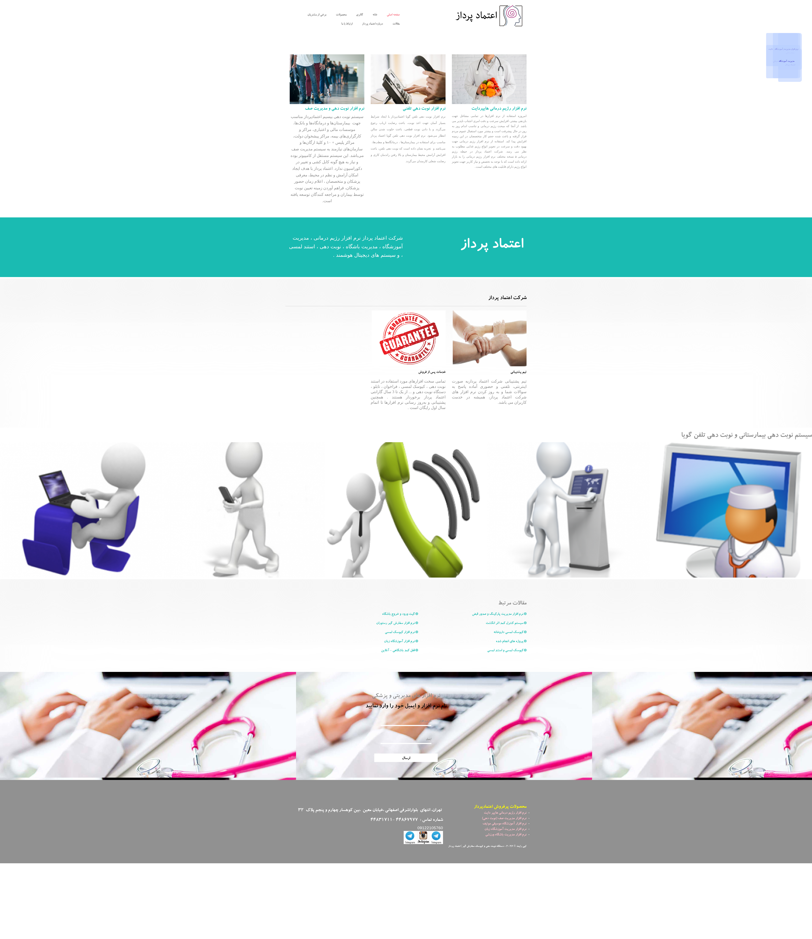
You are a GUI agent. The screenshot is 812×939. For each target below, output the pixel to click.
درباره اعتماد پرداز (372, 24)
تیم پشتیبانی (518, 372)
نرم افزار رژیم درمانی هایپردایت (499, 108)
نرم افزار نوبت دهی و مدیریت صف (334, 108)
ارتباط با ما (347, 24)
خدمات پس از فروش (432, 372)
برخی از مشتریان (316, 15)
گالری (359, 15)
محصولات (341, 15)
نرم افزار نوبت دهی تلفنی (424, 108)
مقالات (396, 24)
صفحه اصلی (393, 15)
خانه (375, 15)
